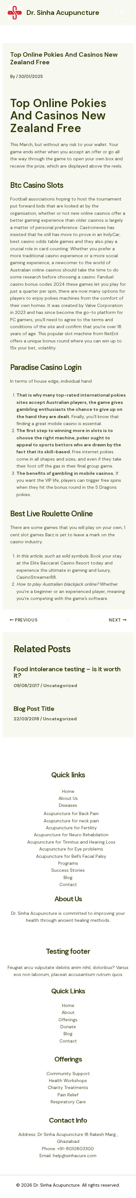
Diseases (68, 805)
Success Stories (68, 870)
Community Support (68, 1073)
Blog (68, 877)
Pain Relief (68, 1095)
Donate (68, 1026)
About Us (68, 798)
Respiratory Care (68, 1102)
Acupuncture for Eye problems (71, 849)
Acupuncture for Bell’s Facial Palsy (71, 856)
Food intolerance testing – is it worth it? (67, 672)
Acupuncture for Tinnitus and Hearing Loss (71, 842)
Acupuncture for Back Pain (71, 813)
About (68, 1012)
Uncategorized (60, 685)
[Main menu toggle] (121, 12)
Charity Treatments (68, 1087)
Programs (68, 863)
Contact (68, 884)
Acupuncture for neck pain (71, 821)
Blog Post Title (34, 708)
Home (68, 791)
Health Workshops (68, 1080)
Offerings (68, 1020)
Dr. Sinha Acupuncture (62, 12)
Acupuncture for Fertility (71, 828)
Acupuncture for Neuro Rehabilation (71, 835)
